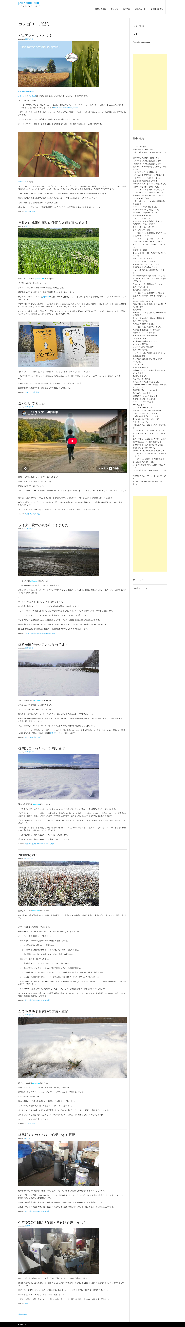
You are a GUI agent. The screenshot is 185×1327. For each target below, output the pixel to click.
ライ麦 (27, 633)
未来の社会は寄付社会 (141, 290)
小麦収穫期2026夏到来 (142, 215)
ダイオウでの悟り (140, 147)
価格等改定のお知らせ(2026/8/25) (146, 158)
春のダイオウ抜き (140, 338)
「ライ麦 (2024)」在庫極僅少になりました (149, 233)
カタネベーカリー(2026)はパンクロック (148, 284)
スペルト (28, 211)
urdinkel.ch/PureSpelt (26, 91)
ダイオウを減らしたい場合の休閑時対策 (148, 318)
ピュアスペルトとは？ (35, 36)
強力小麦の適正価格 (141, 344)
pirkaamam (28, 2)
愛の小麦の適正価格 (141, 321)
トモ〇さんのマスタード (142, 258)
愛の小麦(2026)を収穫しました (145, 213)
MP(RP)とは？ (28, 855)
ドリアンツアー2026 (141, 236)
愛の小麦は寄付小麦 (141, 287)
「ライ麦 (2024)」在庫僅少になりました (148, 293)
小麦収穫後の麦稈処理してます (145, 181)
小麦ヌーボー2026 (140, 250)
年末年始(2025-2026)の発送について (147, 442)
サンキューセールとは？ (142, 408)
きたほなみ (29, 737)
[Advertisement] (150, 92)
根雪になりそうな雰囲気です (144, 448)
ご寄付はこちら (157, 9)
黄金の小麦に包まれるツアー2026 (146, 227)
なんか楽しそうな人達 (141, 379)
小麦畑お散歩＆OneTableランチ (145, 267)
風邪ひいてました (31, 403)
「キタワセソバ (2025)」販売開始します (148, 459)
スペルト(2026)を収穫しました (145, 207)
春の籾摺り (137, 362)
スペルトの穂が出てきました (144, 301)
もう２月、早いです (141, 422)
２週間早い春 (138, 365)
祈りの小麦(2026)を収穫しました (146, 210)
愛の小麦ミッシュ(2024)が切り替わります (149, 439)
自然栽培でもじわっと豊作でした (146, 187)
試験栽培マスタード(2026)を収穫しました (149, 184)
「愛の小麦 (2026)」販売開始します (147, 164)
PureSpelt (32, 96)
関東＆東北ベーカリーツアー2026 (146, 264)
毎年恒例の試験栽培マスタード (145, 341)
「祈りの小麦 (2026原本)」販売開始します (149, 175)
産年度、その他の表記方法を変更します (148, 451)
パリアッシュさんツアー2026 (144, 261)
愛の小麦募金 (100, 9)
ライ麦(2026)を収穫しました (144, 198)
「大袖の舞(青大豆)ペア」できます (146, 416)
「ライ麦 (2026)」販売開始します (146, 172)
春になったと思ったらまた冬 (144, 399)
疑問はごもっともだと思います (41, 748)
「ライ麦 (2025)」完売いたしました (147, 327)
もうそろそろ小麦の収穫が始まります (148, 221)
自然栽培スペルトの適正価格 (144, 333)
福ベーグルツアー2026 (142, 230)
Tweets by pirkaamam (141, 42)
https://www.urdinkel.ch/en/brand (65, 108)
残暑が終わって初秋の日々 (143, 149)
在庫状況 (126, 9)
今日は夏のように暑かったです (145, 336)
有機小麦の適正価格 (141, 350)
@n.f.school (46, 297)
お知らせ (114, 9)
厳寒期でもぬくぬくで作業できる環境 (46, 1135)
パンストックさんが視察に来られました (148, 190)
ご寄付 (52, 733)
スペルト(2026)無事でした (143, 402)
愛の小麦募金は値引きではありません (148, 359)
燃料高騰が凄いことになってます (43, 644)
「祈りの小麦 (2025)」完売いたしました (148, 431)
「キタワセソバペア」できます (145, 413)
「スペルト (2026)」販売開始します (147, 161)
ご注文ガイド (140, 9)
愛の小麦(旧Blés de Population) (40, 633)
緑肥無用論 (137, 310)
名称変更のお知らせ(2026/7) (144, 224)
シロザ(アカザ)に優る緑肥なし (145, 347)
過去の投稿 (22, 1314)
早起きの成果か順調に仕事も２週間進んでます (53, 223)
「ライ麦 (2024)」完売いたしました (147, 178)
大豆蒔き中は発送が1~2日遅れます (146, 330)
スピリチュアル (30, 514)
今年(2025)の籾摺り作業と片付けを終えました (52, 1222)
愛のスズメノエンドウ (141, 393)
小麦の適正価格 (139, 356)
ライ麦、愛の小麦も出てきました (43, 525)
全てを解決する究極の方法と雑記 (43, 1011)
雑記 (33, 211)
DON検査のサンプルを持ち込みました (148, 192)
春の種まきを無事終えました (144, 324)
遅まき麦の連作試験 (141, 367)
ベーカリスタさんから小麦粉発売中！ (148, 410)
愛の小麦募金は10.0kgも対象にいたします (149, 276)
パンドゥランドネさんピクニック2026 (148, 239)
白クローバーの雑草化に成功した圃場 (148, 195)
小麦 (33, 392)
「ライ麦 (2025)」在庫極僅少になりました (149, 353)
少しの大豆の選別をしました (144, 462)
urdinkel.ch (22, 96)
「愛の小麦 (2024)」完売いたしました (148, 242)
